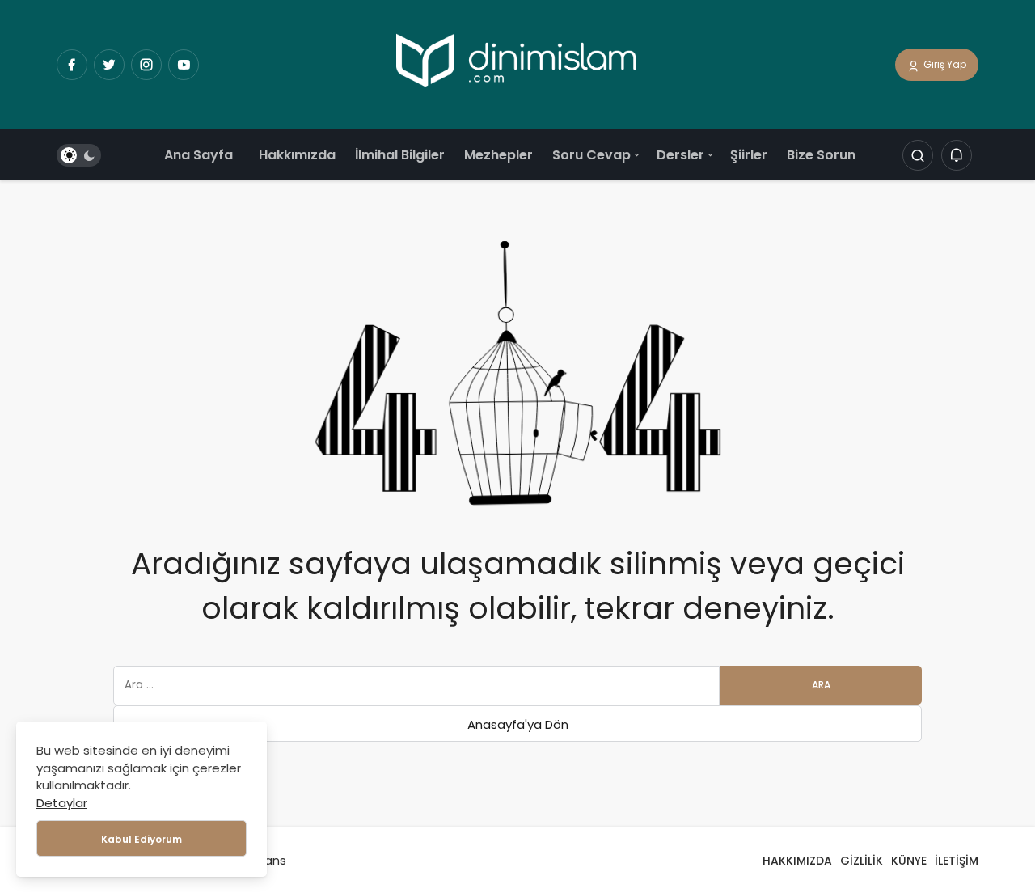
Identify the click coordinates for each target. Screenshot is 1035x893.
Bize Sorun (821, 155)
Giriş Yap (943, 64)
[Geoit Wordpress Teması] (517, 63)
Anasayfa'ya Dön (517, 724)
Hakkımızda (297, 155)
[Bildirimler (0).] (956, 156)
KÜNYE (909, 861)
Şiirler (748, 155)
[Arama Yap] (917, 156)
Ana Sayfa (198, 155)
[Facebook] (72, 64)
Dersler (680, 155)
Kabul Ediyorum (141, 839)
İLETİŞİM (956, 861)
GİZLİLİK (861, 861)
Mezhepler (498, 155)
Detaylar (61, 802)
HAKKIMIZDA (797, 861)
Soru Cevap (591, 155)
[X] (109, 64)
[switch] (79, 156)
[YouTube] (183, 64)
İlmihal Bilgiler (400, 155)
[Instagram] (146, 64)
